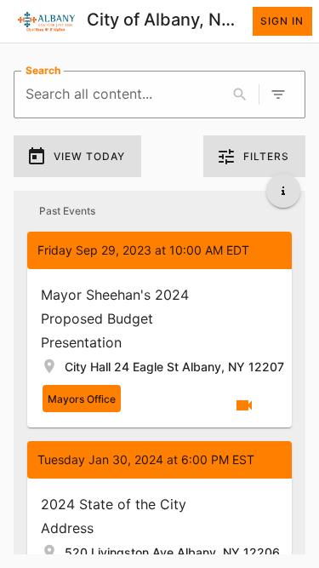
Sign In (282, 20)
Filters (266, 156)
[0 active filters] (278, 94)
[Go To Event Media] (244, 405)
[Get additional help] (283, 191)
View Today (89, 156)
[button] (159, 329)
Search (43, 70)
